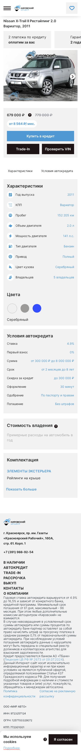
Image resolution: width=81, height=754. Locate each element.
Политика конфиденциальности (19, 693)
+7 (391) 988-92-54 (18, 552)
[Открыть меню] (7, 8)
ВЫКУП (9, 583)
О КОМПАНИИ (15, 593)
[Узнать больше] (56, 426)
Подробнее (11, 748)
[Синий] (37, 308)
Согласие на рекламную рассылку (57, 693)
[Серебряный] (12, 308)
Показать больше (21, 489)
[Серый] (25, 308)
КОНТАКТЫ (13, 588)
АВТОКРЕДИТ (15, 567)
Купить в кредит (41, 136)
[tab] (20, 171)
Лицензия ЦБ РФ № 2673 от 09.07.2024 (34, 659)
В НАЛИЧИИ (14, 562)
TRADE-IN (12, 573)
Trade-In (23, 149)
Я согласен (63, 739)
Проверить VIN (58, 149)
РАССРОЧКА (14, 578)
